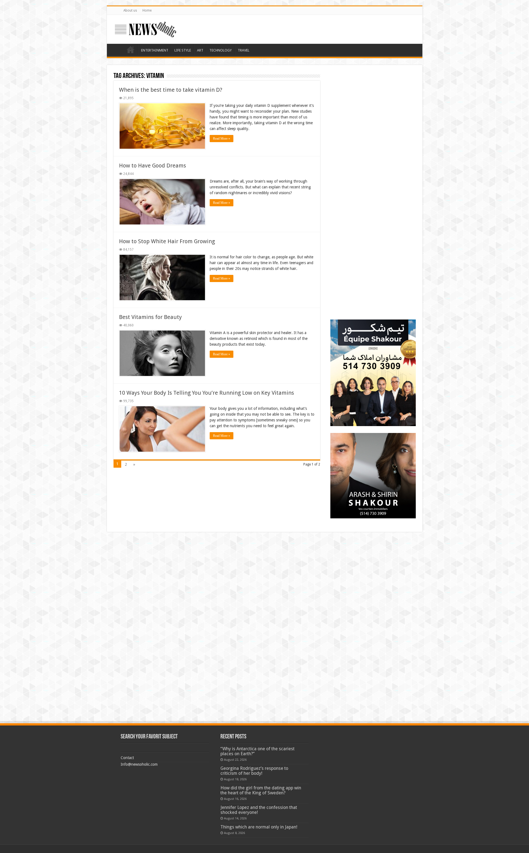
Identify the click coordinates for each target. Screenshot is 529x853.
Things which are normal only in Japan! (258, 827)
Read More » (221, 138)
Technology (220, 50)
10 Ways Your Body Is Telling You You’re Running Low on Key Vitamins (206, 392)
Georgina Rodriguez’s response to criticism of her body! (254, 771)
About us (130, 10)
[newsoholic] (145, 28)
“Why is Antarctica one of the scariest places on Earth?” (257, 751)
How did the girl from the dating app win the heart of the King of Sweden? (260, 790)
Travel (243, 50)
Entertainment (154, 50)
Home (147, 10)
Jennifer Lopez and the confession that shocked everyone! (258, 810)
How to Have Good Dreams (152, 165)
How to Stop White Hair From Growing (167, 241)
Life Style (182, 50)
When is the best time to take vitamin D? (170, 89)
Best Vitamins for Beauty (150, 317)
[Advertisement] (373, 106)
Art (200, 50)
